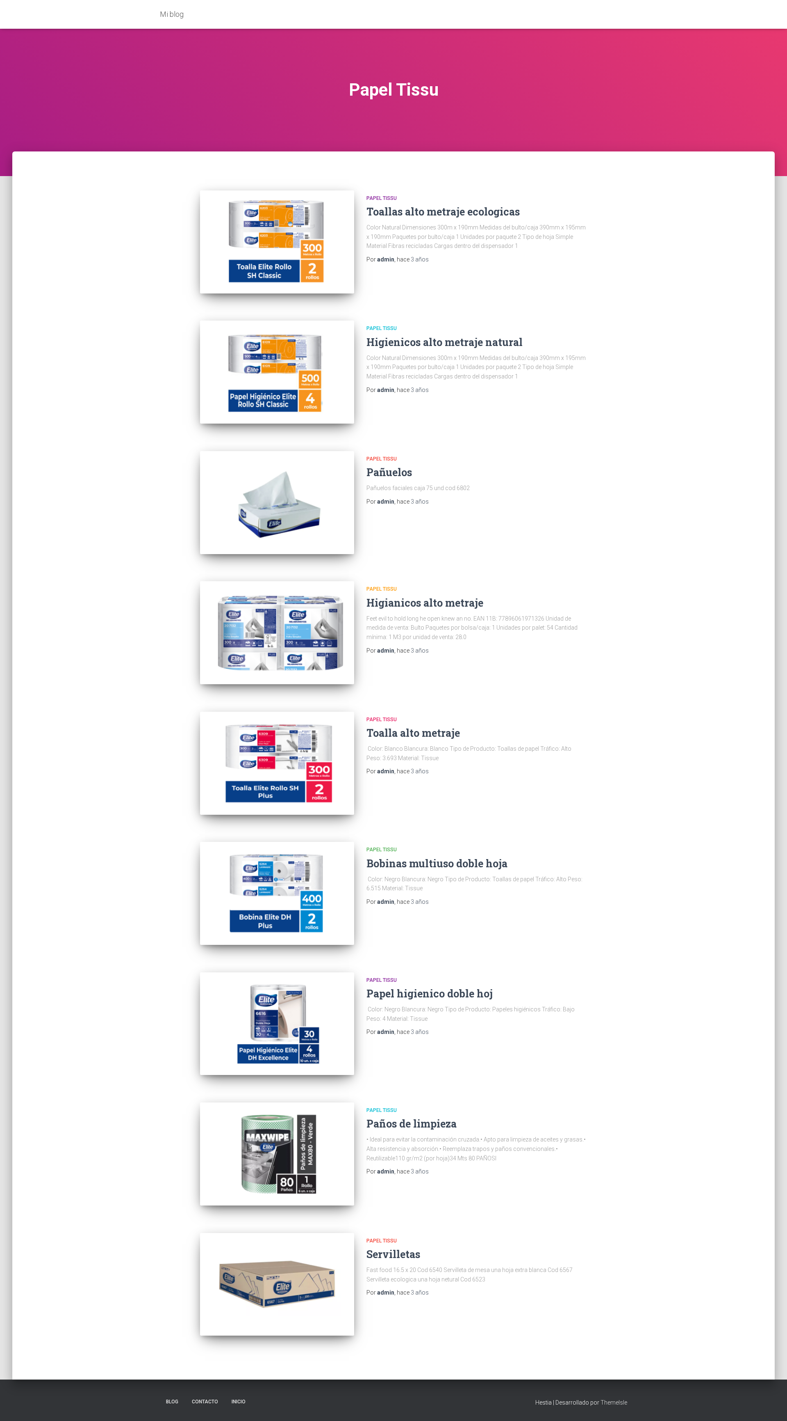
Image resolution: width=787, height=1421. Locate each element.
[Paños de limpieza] (277, 1154)
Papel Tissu (381, 198)
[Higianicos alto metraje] (277, 632)
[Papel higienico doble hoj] (277, 1023)
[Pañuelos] (277, 502)
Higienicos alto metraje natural (444, 342)
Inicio (239, 1402)
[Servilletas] (277, 1284)
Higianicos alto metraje (424, 603)
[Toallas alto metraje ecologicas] (277, 241)
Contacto (205, 1402)
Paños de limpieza (411, 1123)
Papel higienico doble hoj (429, 993)
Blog (172, 1402)
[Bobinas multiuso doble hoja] (277, 893)
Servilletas (393, 1254)
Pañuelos (389, 472)
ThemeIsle (613, 1402)
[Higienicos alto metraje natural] (277, 372)
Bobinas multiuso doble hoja (436, 863)
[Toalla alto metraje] (277, 763)
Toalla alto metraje (413, 733)
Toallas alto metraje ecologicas (443, 211)
